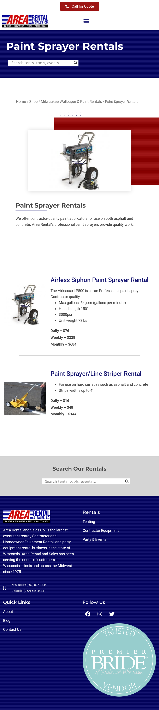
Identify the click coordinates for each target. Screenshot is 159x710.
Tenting (89, 521)
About (8, 611)
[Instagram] (100, 614)
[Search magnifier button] (75, 63)
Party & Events (94, 539)
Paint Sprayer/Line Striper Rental (96, 373)
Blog (6, 620)
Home (21, 101)
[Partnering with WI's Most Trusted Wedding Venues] (119, 660)
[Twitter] (112, 614)
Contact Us (12, 629)
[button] (86, 21)
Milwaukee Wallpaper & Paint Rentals (71, 101)
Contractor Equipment (101, 530)
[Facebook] (88, 614)
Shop (33, 101)
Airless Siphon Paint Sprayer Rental (100, 280)
